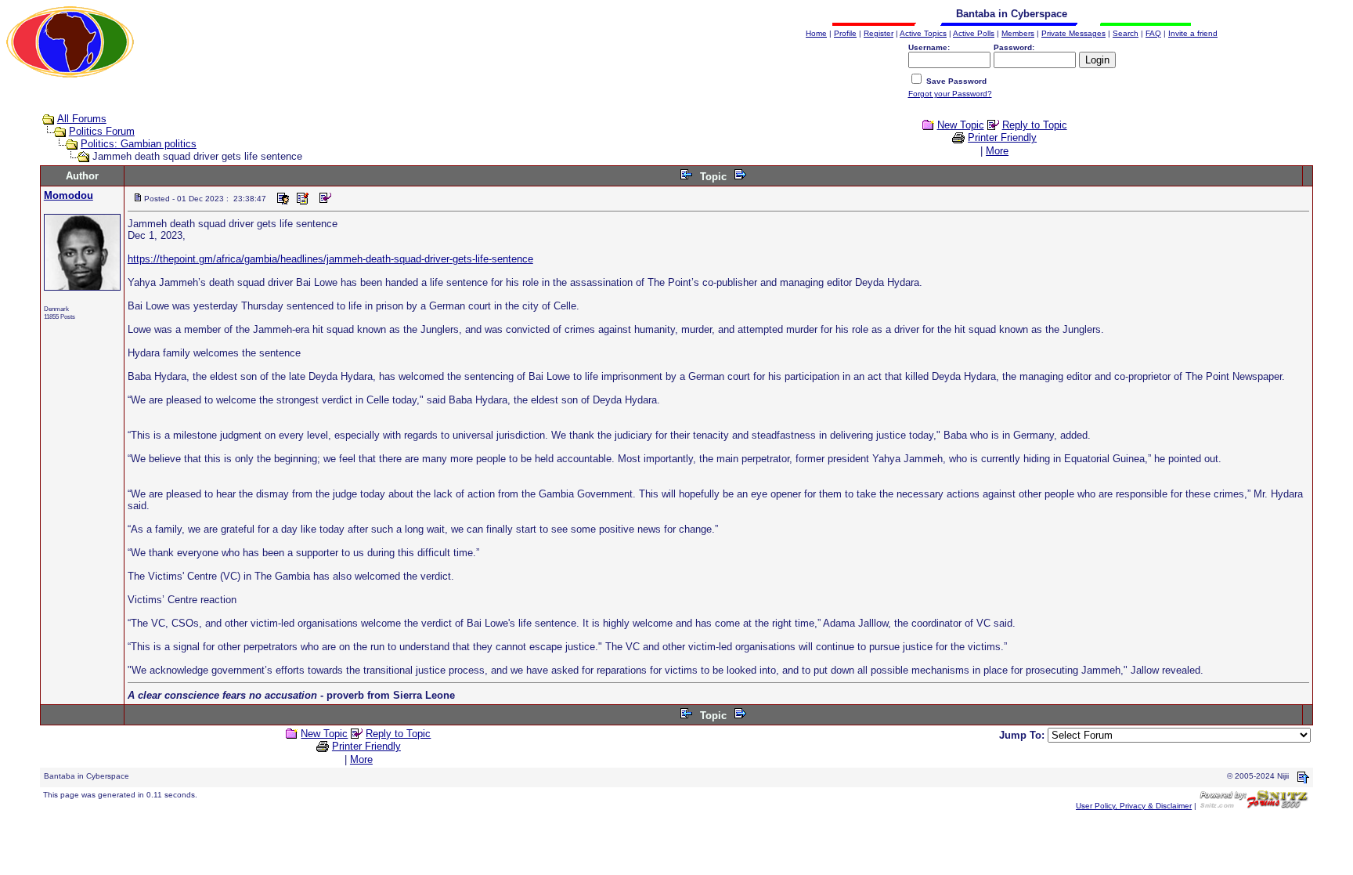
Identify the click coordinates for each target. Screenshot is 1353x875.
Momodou (68, 195)
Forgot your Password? (950, 93)
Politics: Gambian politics (139, 144)
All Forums (81, 119)
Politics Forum (102, 131)
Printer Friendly (1002, 137)
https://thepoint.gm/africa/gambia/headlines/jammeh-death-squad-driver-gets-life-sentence (330, 259)
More (997, 151)
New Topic (960, 125)
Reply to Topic (1034, 125)
